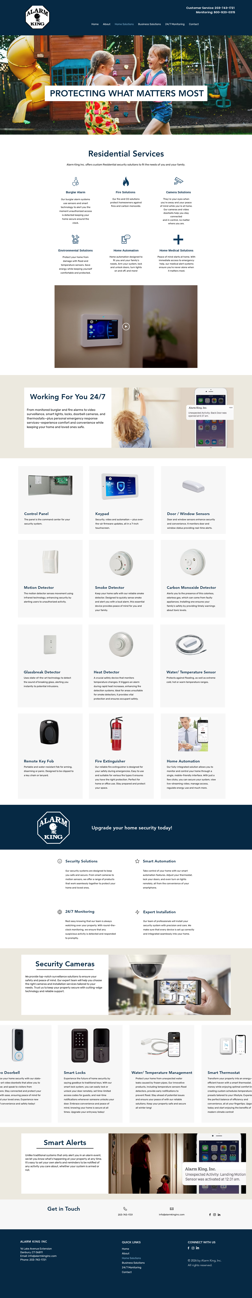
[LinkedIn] (219, 1214)
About (125, 1253)
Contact (127, 1272)
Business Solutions (133, 1262)
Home (125, 1248)
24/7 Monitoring (131, 1267)
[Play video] (126, 326)
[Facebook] (210, 1214)
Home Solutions (131, 1258)
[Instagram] (214, 1214)
